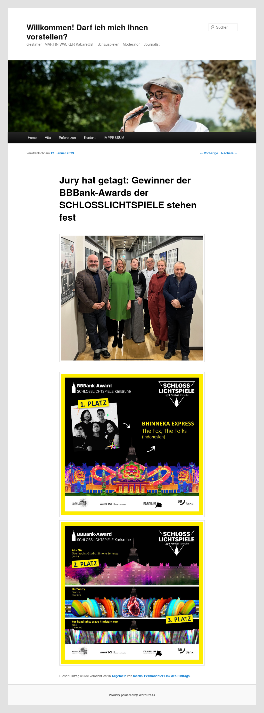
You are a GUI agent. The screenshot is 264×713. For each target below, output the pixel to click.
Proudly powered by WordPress (132, 695)
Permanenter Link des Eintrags (167, 676)
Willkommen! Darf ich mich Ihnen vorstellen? (87, 31)
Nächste (229, 153)
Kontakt (90, 137)
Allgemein (119, 676)
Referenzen (67, 137)
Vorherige (209, 153)
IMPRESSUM (114, 137)
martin (138, 676)
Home (32, 137)
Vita (48, 137)
